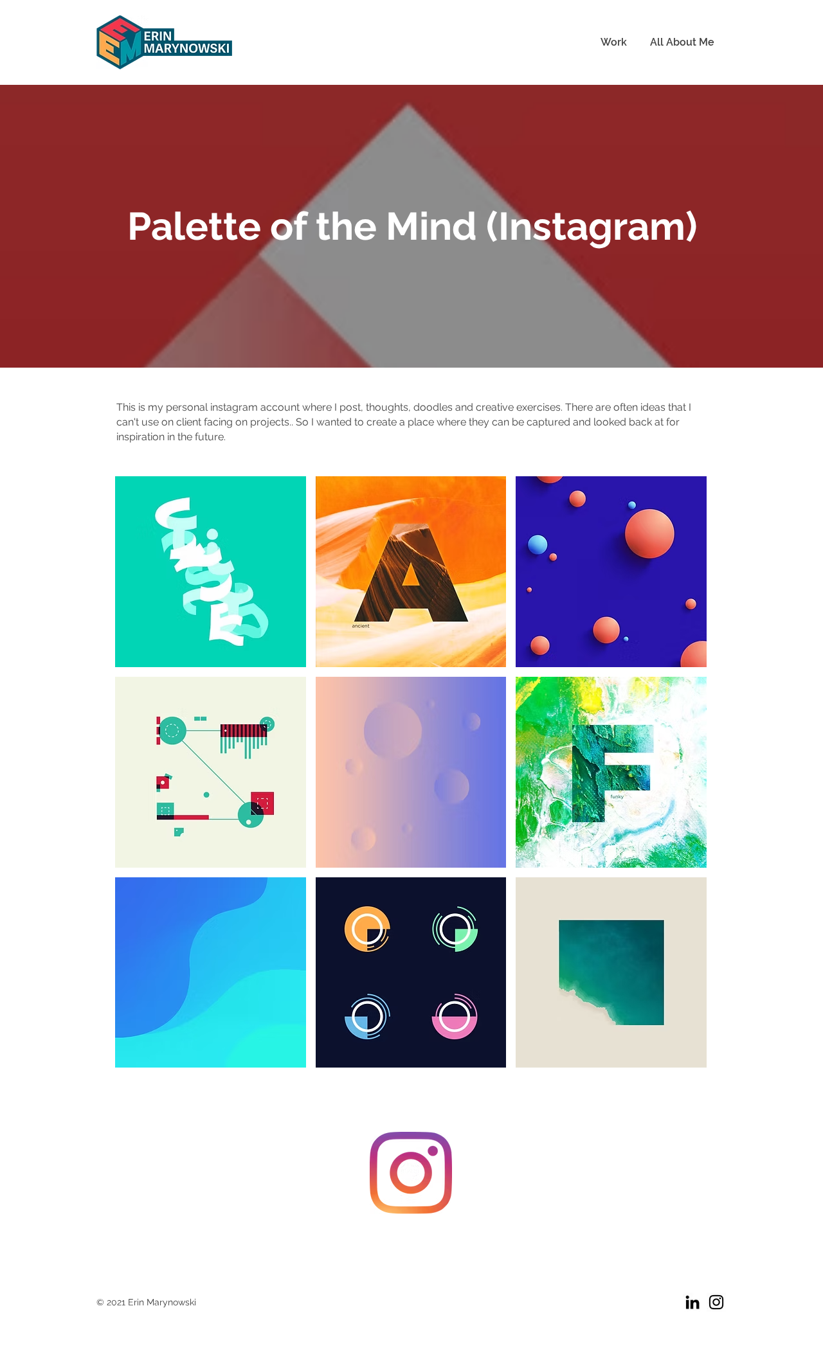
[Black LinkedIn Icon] (692, 1302)
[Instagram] (411, 1173)
